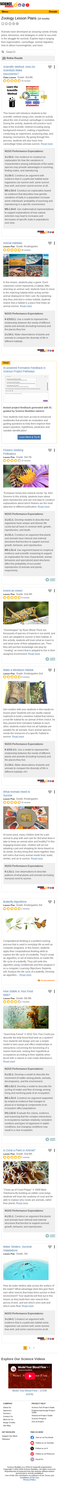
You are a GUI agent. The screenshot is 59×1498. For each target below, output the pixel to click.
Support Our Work (9, 1436)
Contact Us (8, 1417)
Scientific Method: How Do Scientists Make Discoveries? (19, 70)
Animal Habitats (12, 242)
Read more (47, 144)
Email (9, 23)
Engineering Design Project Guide (43, 1412)
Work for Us (8, 1420)
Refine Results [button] (15, 58)
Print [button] (6, 23)
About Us (7, 1408)
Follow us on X (42, 1448)
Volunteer (6, 1439)
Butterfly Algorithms (15, 901)
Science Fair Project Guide (43, 1408)
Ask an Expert (38, 1422)
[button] (3, 52)
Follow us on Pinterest (45, 1454)
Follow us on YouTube (45, 1443)
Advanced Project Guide (42, 1416)
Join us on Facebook (44, 1437)
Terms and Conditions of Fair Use (37, 1476)
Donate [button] (53, 11)
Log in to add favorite (50, 67)
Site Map (7, 1426)
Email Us (39, 1459)
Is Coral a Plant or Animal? (19, 1150)
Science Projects (39, 1419)
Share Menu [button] (13, 23)
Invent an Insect (12, 590)
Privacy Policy (29, 1480)
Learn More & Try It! (29, 437)
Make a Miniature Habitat (18, 669)
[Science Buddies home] (15, 7)
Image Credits (9, 1423)
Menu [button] (5, 11)
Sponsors (7, 1411)
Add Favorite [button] (2, 23)
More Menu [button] (17, 23)
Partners (7, 1414)
